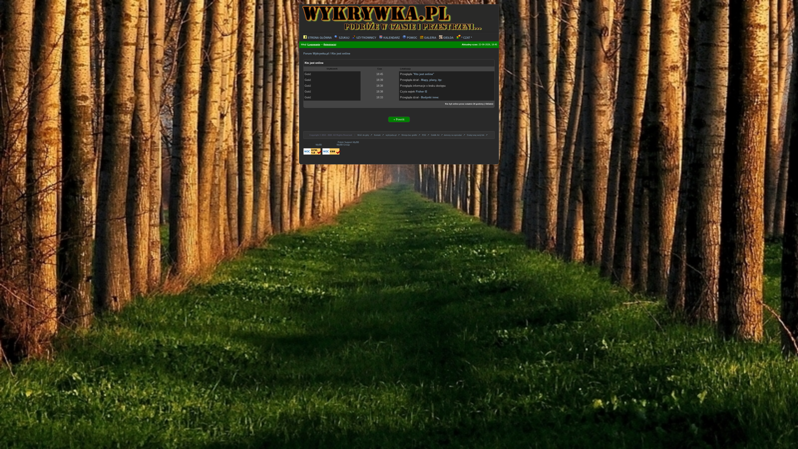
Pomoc (411, 37)
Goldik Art (437, 135)
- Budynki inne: (429, 97)
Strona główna (319, 37)
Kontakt (379, 135)
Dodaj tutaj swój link (477, 135)
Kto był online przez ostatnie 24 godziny (464, 104)
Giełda (447, 37)
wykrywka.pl (393, 135)
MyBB (319, 144)
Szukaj (343, 37)
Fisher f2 (421, 91)
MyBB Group (343, 144)
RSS (426, 135)
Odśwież (489, 104)
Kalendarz (391, 37)
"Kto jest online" (423, 74)
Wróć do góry (365, 135)
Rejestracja (330, 44)
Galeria (429, 37)
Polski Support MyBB (348, 142)
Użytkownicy (366, 37)
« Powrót (399, 119)
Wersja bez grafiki (411, 135)
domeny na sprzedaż (455, 135)
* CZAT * (466, 37)
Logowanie (314, 44)
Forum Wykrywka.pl (316, 53)
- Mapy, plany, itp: (430, 79)
